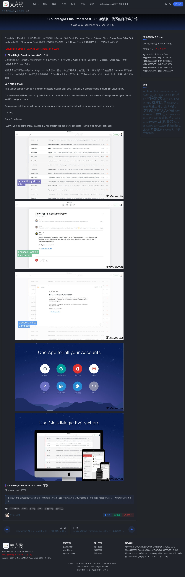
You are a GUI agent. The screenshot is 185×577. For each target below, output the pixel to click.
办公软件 (165, 99)
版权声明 (98, 550)
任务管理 (167, 95)
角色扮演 (156, 129)
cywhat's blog (69, 553)
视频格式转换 (159, 126)
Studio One (154, 95)
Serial (146, 94)
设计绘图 (176, 129)
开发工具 (154, 106)
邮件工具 (59, 509)
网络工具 (11, 11)
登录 (179, 4)
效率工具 (159, 110)
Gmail (24, 509)
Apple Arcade (157, 91)
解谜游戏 (167, 129)
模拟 (167, 114)
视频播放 (149, 126)
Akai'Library (68, 550)
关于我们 (98, 547)
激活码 (152, 118)
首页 (3, 11)
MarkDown (173, 91)
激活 (147, 118)
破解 (158, 118)
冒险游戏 (154, 98)
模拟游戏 (173, 114)
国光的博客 (68, 547)
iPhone (166, 91)
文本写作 (169, 110)
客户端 (32, 509)
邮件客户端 (49, 509)
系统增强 (165, 121)
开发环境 (167, 106)
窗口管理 (174, 118)
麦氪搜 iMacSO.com (86, 563)
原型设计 (172, 99)
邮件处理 (20, 11)
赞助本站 (98, 553)
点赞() (129, 515)
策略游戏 (151, 121)
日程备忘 (158, 114)
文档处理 (148, 114)
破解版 (166, 118)
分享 (108, 515)
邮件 (39, 509)
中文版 (161, 95)
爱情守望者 (15, 515)
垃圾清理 (170, 103)
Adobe (146, 91)
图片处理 (158, 102)
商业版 (148, 103)
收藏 (118, 515)
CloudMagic (14, 509)
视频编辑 (172, 125)
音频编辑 (148, 132)
